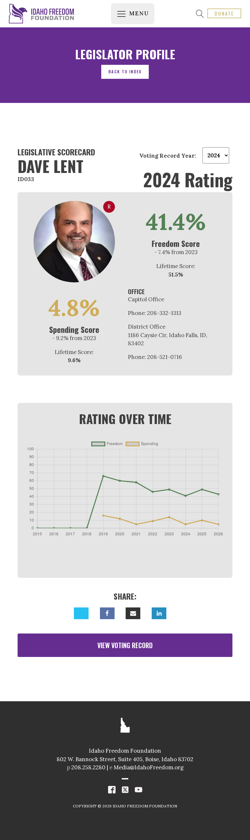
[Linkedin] (159, 613)
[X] (81, 613)
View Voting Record (125, 645)
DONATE (224, 13)
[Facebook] (107, 613)
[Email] (133, 613)
